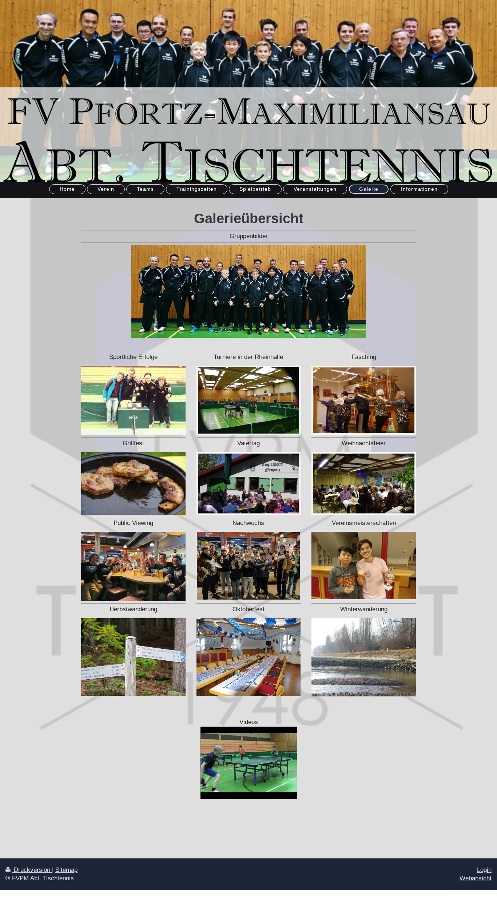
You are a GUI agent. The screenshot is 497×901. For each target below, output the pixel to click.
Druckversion (32, 869)
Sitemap (66, 869)
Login (484, 869)
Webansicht (476, 878)
